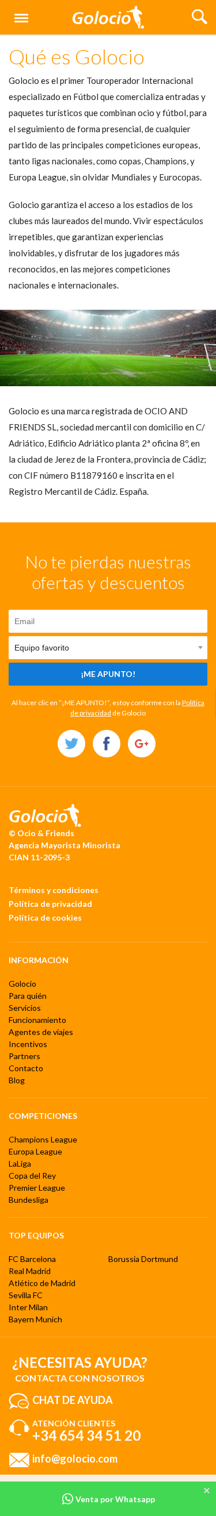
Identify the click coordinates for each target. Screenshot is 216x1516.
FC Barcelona (32, 1259)
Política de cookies (45, 917)
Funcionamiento (37, 1020)
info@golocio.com (75, 1458)
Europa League (35, 1151)
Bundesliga (28, 1200)
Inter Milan (28, 1307)
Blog (17, 1080)
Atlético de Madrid (42, 1283)
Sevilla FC (26, 1295)
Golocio (22, 983)
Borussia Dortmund (143, 1259)
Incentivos (28, 1044)
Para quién (28, 996)
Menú (19, 12)
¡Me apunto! (108, 674)
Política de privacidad (50, 904)
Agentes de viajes (41, 1032)
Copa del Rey (32, 1175)
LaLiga (20, 1163)
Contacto (26, 1068)
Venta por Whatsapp (114, 1499)
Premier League (37, 1187)
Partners (24, 1056)
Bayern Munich (35, 1319)
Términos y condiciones (53, 890)
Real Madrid (30, 1271)
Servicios (25, 1008)
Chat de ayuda (72, 1399)
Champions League (43, 1139)
